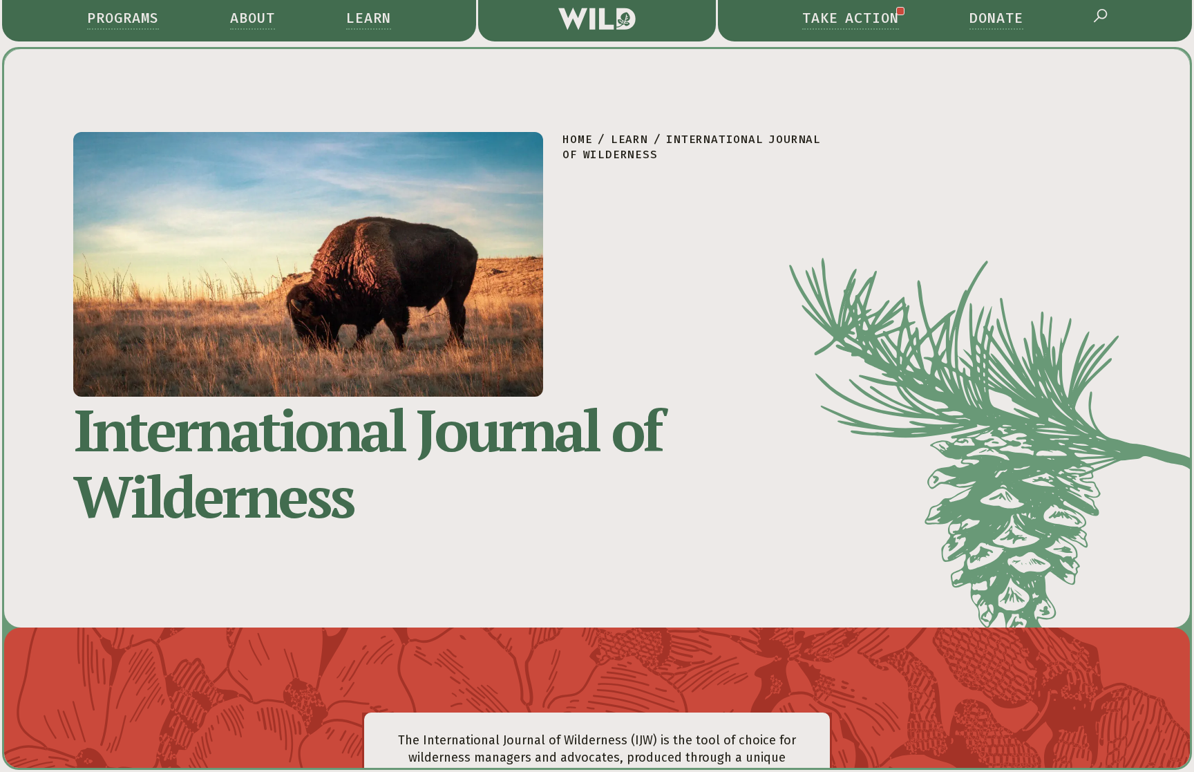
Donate (996, 18)
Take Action (850, 18)
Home (577, 139)
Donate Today (904, 692)
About (252, 18)
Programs (123, 18)
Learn (368, 18)
